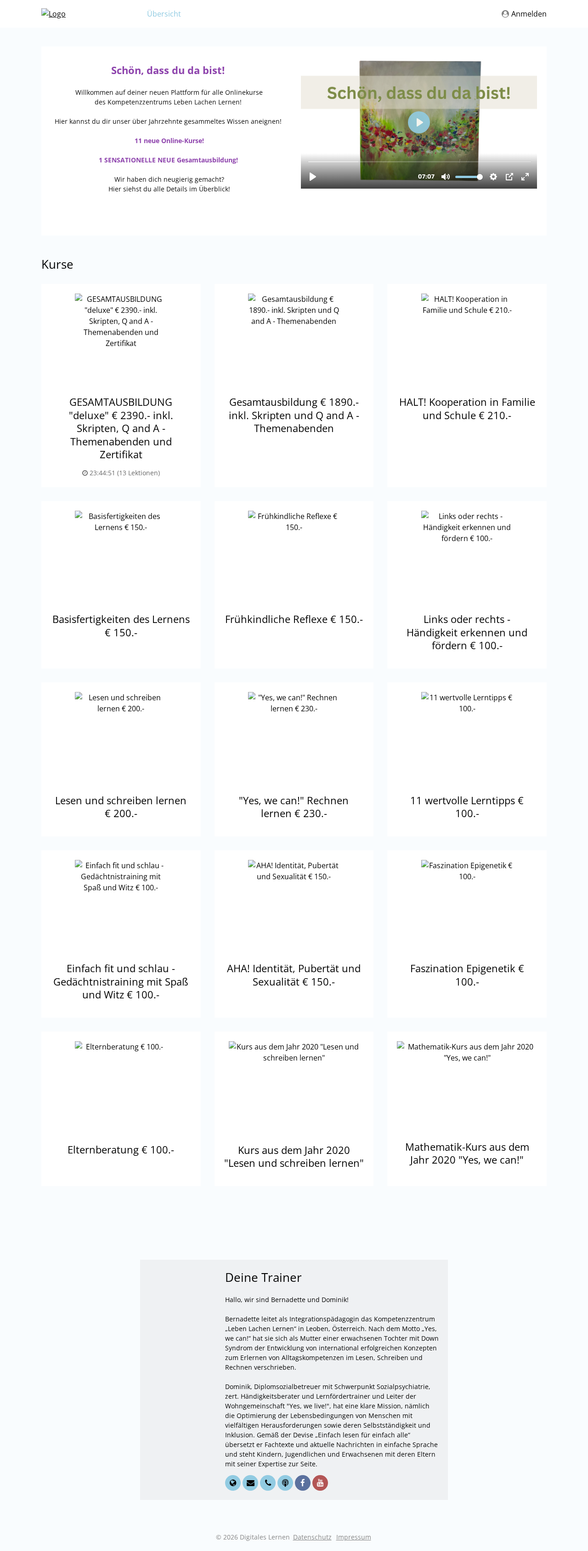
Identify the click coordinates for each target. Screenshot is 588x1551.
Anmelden (529, 14)
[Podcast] (286, 1483)
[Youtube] (320, 1483)
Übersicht (164, 14)
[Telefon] (268, 1483)
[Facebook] (303, 1483)
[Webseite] (234, 1483)
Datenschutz (312, 1537)
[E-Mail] (251, 1483)
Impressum (353, 1537)
